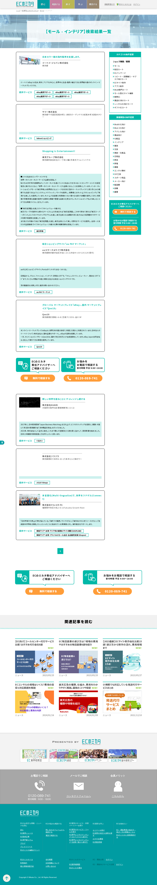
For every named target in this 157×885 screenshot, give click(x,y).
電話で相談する (52, 835)
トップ (18, 10)
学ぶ (80, 4)
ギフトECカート (121, 107)
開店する (93, 4)
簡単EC (117, 97)
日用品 (117, 156)
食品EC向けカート (121, 100)
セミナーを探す (99, 830)
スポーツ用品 (119, 177)
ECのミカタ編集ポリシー (30, 850)
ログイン (109, 860)
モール (42, 10)
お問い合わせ (51, 866)
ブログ (22, 843)
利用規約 (23, 863)
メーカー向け (119, 181)
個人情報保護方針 (27, 866)
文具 (116, 149)
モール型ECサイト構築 (123, 93)
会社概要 (49, 860)
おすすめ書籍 (98, 839)
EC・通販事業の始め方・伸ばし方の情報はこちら (126, 831)
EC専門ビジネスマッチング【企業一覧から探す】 (79, 841)
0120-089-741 (86, 378)
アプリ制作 (119, 86)
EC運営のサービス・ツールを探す (79, 831)
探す (68, 4)
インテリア (119, 142)
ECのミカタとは (26, 860)
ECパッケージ (120, 73)
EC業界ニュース (26, 833)
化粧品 (117, 138)
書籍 (116, 167)
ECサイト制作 (120, 82)
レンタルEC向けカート (123, 104)
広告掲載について (52, 863)
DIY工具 (117, 174)
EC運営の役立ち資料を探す (102, 834)
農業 (116, 192)
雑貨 (116, 145)
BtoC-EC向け (119, 128)
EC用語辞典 (97, 842)
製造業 (117, 184)
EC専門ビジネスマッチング (30, 10)
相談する (56, 4)
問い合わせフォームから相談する (55, 831)
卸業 (116, 188)
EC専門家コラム (26, 840)
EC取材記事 (24, 837)
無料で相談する (41, 378)
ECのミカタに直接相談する (126, 836)
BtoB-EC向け (119, 124)
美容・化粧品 (119, 152)
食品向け (118, 135)
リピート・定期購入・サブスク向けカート (125, 77)
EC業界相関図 (74, 864)
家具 (116, 160)
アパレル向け (119, 131)
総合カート (119, 69)
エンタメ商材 (119, 170)
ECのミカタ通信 (75, 868)
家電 (116, 163)
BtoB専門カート (121, 89)
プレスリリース (26, 847)
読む (43, 4)
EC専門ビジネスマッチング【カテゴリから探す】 (79, 836)
